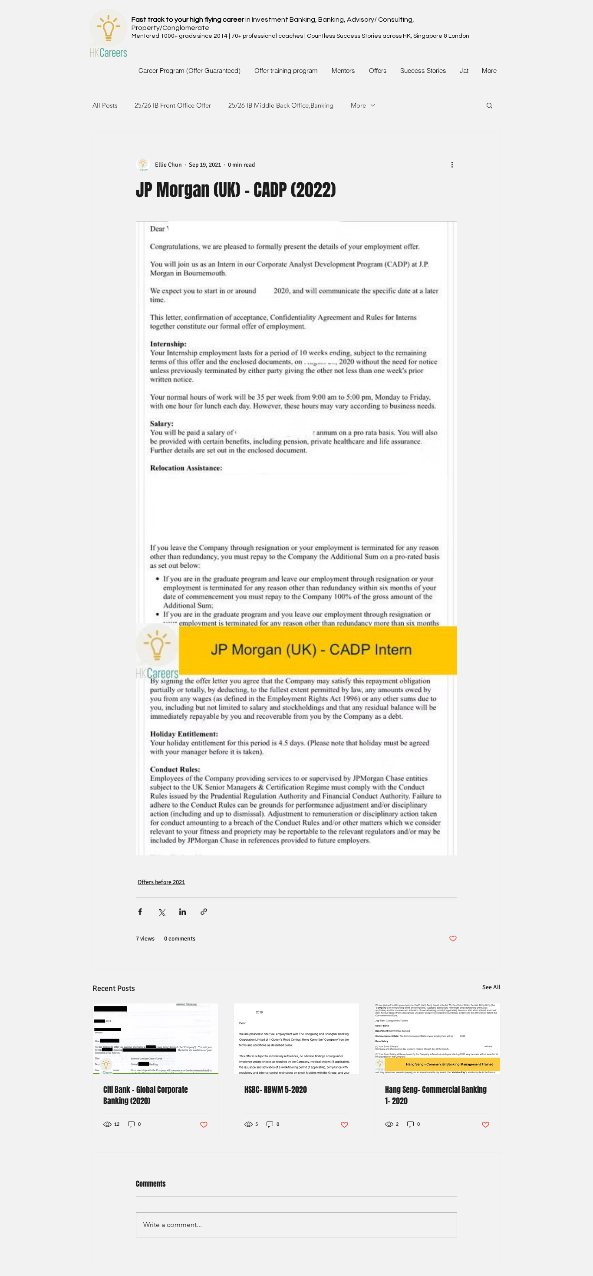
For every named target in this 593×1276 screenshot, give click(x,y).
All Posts (104, 105)
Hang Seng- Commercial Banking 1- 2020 (436, 1095)
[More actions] (452, 164)
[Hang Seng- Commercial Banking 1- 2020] (437, 1038)
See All (491, 987)
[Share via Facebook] (140, 912)
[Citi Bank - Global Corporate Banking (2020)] (155, 1038)
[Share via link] (204, 912)
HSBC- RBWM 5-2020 (275, 1089)
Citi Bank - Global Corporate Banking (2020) (145, 1095)
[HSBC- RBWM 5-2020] (296, 1038)
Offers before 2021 (161, 882)
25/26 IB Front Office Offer (173, 105)
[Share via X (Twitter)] (161, 912)
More (358, 105)
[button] (489, 105)
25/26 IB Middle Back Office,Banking (280, 105)
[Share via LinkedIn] (182, 912)
